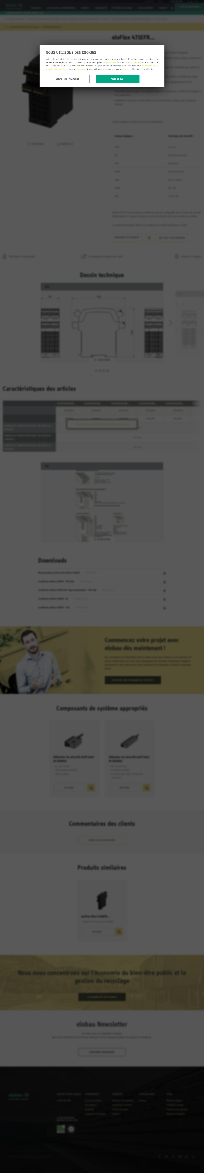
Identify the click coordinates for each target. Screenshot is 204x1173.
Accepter (136, 62)
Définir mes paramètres (67, 79)
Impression (80, 69)
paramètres (111, 62)
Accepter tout (117, 79)
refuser (126, 69)
